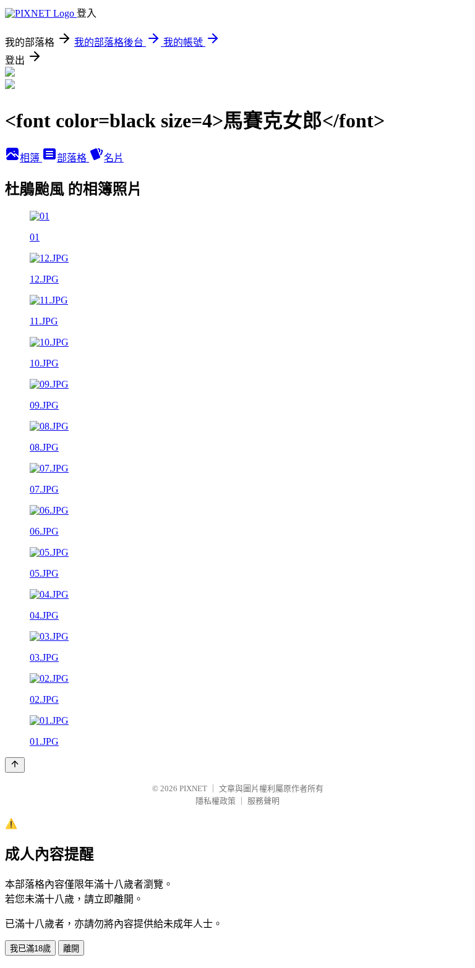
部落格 (73, 158)
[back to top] (15, 765)
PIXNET (193, 788)
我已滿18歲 (30, 948)
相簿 (31, 158)
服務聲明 (263, 800)
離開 (71, 948)
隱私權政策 (215, 800)
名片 (114, 158)
